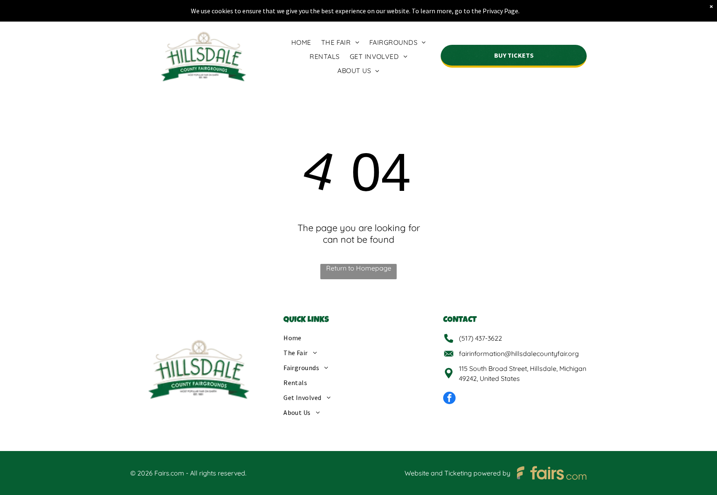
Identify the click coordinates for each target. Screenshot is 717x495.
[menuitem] (301, 42)
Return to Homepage (358, 268)
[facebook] (449, 399)
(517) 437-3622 (480, 338)
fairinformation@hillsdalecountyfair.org (519, 353)
